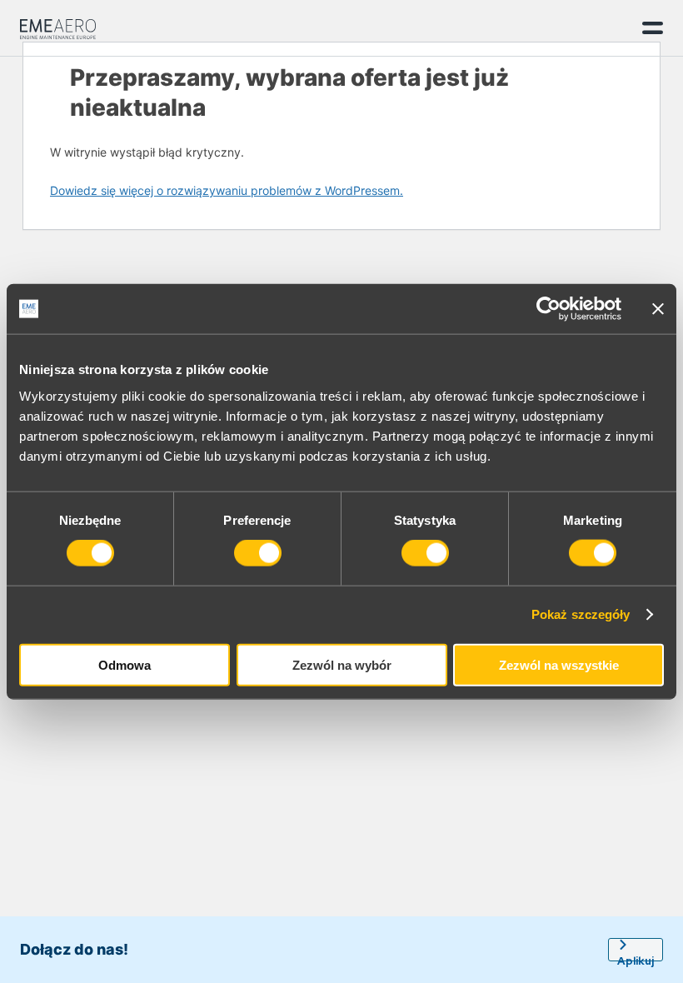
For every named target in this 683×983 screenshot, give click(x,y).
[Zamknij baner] (658, 309)
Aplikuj (635, 957)
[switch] (258, 553)
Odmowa (124, 664)
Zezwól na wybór (341, 664)
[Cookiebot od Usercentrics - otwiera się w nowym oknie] (548, 309)
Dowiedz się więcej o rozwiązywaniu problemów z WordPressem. (226, 190)
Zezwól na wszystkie (559, 664)
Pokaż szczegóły (581, 614)
